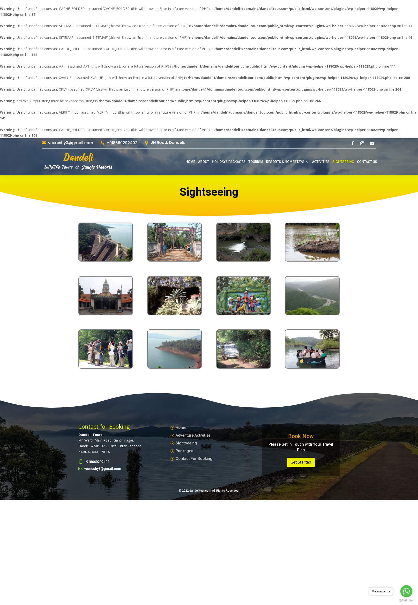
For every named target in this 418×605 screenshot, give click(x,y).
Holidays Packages (229, 162)
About (203, 162)
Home (190, 162)
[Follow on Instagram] (362, 143)
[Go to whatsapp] (406, 591)
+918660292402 (121, 143)
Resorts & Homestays (285, 162)
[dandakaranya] (243, 313)
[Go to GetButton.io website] (406, 600)
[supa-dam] (105, 259)
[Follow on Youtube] (372, 143)
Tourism (255, 162)
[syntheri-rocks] (243, 259)
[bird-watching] (105, 367)
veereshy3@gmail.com (70, 143)
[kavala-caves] (174, 313)
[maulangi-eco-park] (174, 259)
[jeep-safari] (243, 367)
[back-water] (174, 367)
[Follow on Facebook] (353, 143)
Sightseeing (343, 162)
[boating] (312, 367)
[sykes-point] (312, 313)
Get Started (301, 462)
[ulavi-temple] (105, 313)
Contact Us (367, 162)
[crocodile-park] (312, 259)
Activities (320, 162)
